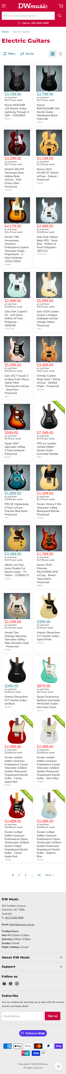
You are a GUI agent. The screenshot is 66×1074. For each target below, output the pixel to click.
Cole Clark (42, 254)
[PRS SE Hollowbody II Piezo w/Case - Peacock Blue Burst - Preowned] (17, 478)
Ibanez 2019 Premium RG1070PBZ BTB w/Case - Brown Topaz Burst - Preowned (47, 573)
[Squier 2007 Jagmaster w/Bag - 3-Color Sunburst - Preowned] (17, 417)
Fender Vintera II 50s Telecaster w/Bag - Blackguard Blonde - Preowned (49, 509)
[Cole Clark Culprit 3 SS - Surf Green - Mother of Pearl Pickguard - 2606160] (17, 285)
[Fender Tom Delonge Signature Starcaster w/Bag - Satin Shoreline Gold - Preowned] (17, 606)
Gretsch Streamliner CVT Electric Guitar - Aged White (49, 636)
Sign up (53, 1016)
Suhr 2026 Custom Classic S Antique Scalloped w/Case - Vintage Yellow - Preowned (48, 318)
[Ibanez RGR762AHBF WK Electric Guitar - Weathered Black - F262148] (49, 78)
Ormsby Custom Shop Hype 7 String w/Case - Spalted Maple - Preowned (48, 381)
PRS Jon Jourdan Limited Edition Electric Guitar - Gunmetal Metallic (47, 449)
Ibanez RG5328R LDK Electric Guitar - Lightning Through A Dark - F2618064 (17, 110)
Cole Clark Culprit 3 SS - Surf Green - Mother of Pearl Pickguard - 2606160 (16, 318)
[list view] (60, 54)
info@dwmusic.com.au (21, 924)
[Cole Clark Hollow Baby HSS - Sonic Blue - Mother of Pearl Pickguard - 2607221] (49, 210)
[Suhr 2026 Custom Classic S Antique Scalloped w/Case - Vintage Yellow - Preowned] (49, 285)
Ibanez (8, 118)
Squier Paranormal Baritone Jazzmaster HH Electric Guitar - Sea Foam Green (48, 702)
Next (48, 875)
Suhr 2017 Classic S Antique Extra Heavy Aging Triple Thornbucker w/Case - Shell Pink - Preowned (17, 384)
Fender (8, 264)
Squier (8, 457)
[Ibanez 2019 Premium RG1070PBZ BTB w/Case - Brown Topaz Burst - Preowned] (49, 538)
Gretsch (8, 189)
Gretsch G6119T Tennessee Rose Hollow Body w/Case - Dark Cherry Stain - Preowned (14, 177)
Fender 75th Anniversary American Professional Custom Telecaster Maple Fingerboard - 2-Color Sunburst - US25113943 (17, 249)
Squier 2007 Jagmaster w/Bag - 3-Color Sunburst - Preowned (16, 449)
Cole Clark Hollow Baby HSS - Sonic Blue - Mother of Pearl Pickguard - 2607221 (47, 244)
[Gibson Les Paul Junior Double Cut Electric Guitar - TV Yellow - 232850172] (17, 538)
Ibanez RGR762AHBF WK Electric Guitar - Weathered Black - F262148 (48, 112)
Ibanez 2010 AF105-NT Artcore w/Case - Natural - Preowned (48, 174)
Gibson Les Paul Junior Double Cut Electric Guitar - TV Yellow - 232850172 (17, 570)
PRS (39, 457)
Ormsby (40, 389)
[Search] (59, 16)
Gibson (8, 578)
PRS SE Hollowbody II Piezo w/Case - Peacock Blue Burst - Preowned (17, 509)
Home (5, 31)
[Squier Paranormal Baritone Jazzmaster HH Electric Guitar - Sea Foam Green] (49, 670)
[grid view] (52, 54)
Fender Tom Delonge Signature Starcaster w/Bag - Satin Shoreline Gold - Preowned (17, 639)
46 (39, 875)
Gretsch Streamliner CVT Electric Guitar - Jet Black (16, 700)
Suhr (39, 328)
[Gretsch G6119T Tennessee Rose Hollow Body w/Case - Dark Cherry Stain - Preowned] (17, 143)
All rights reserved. (33, 1067)
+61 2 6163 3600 (14, 917)
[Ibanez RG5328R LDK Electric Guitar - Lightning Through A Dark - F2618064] (17, 78)
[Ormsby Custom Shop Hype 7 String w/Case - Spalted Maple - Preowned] (49, 349)
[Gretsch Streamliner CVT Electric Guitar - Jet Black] (17, 670)
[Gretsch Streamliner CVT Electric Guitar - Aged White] (49, 606)
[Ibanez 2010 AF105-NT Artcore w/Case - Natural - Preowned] (49, 143)
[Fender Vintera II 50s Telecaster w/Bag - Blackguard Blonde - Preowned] (49, 478)
